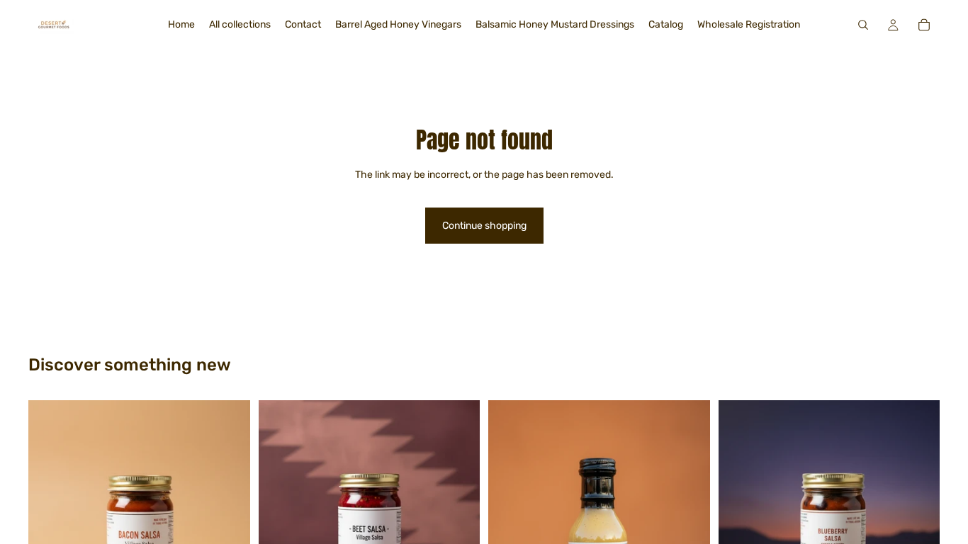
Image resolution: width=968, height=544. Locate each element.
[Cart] (924, 24)
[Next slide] (458, 510)
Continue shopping (484, 226)
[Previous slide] (280, 510)
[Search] (863, 24)
